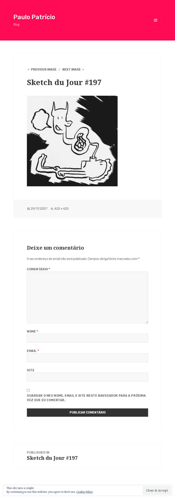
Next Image (71, 69)
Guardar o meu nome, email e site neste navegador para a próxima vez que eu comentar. (86, 398)
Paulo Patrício (34, 17)
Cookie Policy (84, 492)
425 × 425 (61, 209)
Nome (32, 331)
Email (33, 351)
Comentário (38, 269)
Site (30, 370)
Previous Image (44, 69)
